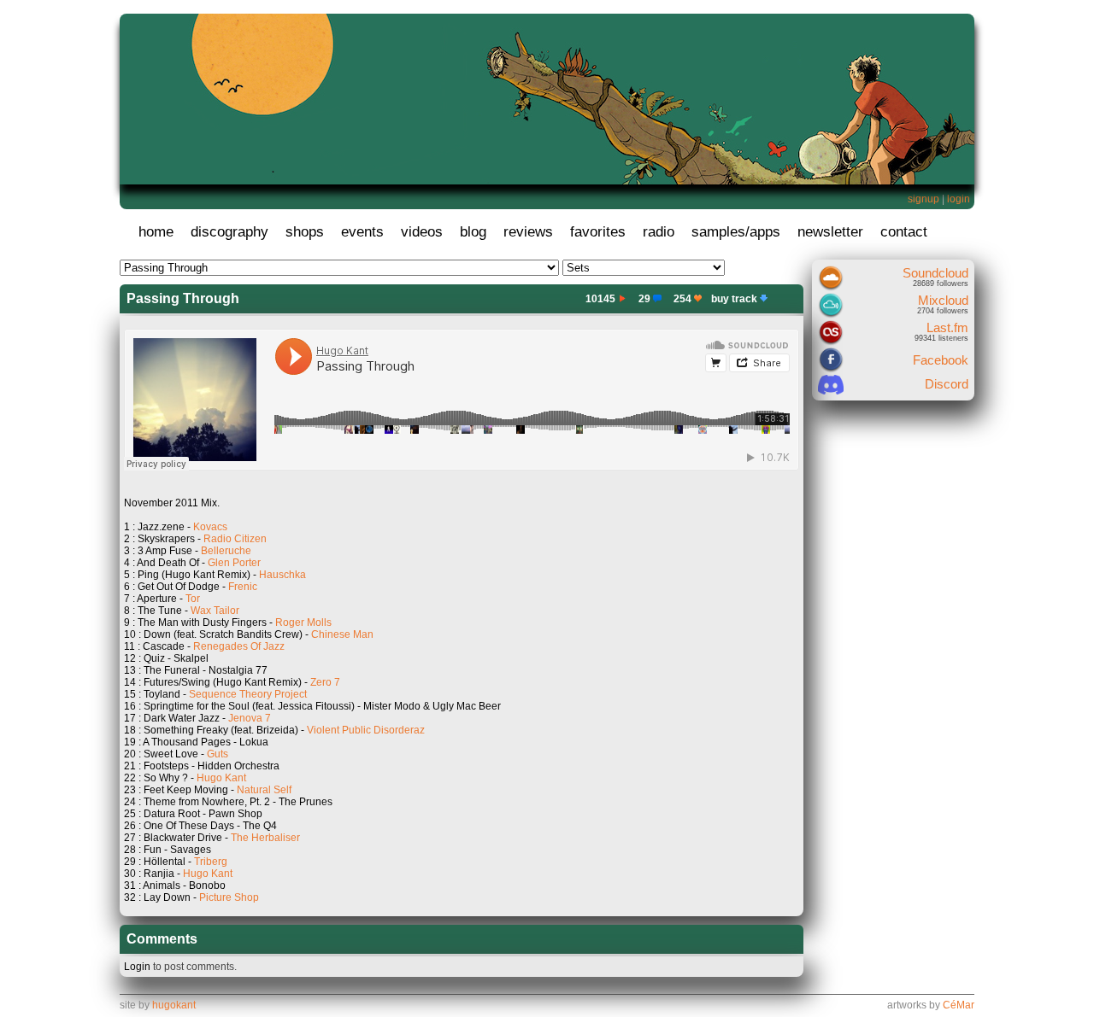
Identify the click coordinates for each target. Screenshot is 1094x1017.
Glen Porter (234, 563)
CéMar (958, 1005)
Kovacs (210, 527)
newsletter (830, 232)
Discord (946, 384)
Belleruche (226, 551)
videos (422, 232)
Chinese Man (342, 634)
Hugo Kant (221, 778)
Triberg (210, 862)
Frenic (242, 587)
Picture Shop (229, 897)
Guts (217, 754)
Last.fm (947, 327)
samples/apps (735, 232)
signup (923, 199)
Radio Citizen (235, 539)
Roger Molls (303, 622)
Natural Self (264, 790)
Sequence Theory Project (248, 694)
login (958, 199)
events (362, 232)
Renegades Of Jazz (239, 646)
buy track (734, 299)
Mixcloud (943, 300)
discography (229, 232)
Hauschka (282, 575)
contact (903, 232)
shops (304, 232)
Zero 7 (325, 682)
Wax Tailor (215, 611)
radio (658, 232)
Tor (192, 599)
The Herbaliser (265, 838)
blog (473, 232)
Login (137, 967)
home (156, 232)
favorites (598, 232)
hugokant (174, 1005)
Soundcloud (935, 273)
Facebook (940, 360)
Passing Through (182, 298)
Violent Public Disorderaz (366, 730)
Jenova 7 (249, 718)
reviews (528, 232)
